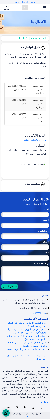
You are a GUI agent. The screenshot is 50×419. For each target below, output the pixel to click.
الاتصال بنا (23, 38)
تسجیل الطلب (9, 286)
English (25, 2)
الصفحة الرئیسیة (38, 38)
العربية (33, 2)
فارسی (16, 2)
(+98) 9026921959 (38, 313)
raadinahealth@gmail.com (34, 140)
